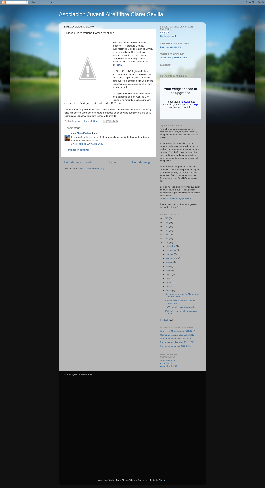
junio (168, 270)
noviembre (171, 250)
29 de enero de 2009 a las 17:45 (87, 144)
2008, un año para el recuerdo (180, 307)
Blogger (162, 480)
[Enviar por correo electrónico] (105, 121)
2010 (166, 238)
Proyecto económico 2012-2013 (175, 346)
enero (169, 291)
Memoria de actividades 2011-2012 (177, 335)
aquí (119, 65)
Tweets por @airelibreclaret (173, 58)
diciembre (171, 246)
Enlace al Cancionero (170, 47)
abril (168, 278)
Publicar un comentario (79, 150)
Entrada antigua (142, 162)
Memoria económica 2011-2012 (175, 338)
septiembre (171, 258)
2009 (166, 242)
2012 (166, 230)
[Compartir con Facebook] (113, 121)
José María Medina (81, 133)
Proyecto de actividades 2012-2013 (177, 342)
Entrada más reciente (78, 162)
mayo (169, 274)
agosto (169, 262)
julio (168, 266)
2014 (166, 222)
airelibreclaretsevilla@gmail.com (175, 198)
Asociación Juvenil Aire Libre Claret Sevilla (111, 14)
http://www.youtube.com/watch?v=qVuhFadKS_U (168, 363)
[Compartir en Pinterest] (116, 121)
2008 (166, 320)
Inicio (112, 162)
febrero (170, 286)
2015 (166, 218)
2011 (166, 234)
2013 (166, 226)
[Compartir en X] (110, 121)
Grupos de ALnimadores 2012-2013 (177, 331)
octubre (170, 254)
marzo (169, 282)
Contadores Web (168, 36)
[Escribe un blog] (107, 121)
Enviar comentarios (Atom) (91, 168)
